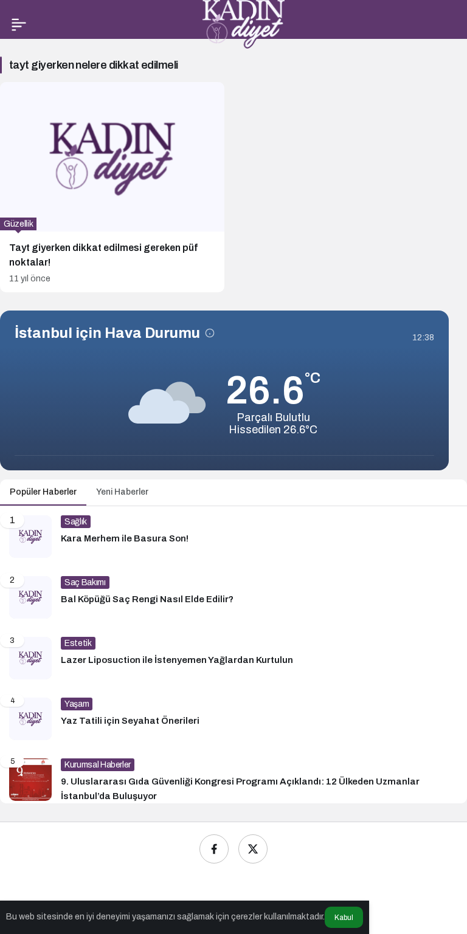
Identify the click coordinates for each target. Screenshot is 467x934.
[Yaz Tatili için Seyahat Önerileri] (233, 718)
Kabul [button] (343, 917)
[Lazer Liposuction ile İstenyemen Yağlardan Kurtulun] (233, 658)
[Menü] (19, 24)
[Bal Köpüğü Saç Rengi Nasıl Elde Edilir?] (233, 597)
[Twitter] (253, 849)
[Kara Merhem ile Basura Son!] (233, 536)
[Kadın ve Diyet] (243, 23)
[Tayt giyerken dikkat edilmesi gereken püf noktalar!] (112, 187)
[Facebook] (214, 849)
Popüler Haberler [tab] (43, 491)
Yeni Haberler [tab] (122, 491)
